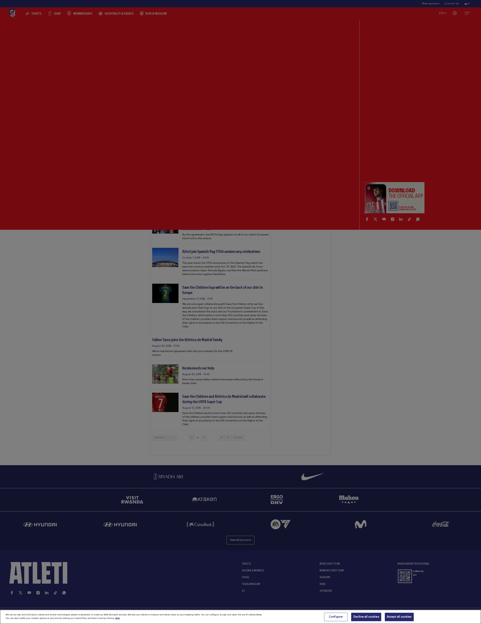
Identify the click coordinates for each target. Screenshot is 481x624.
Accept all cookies (399, 617)
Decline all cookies (366, 617)
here (117, 618)
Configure (336, 617)
